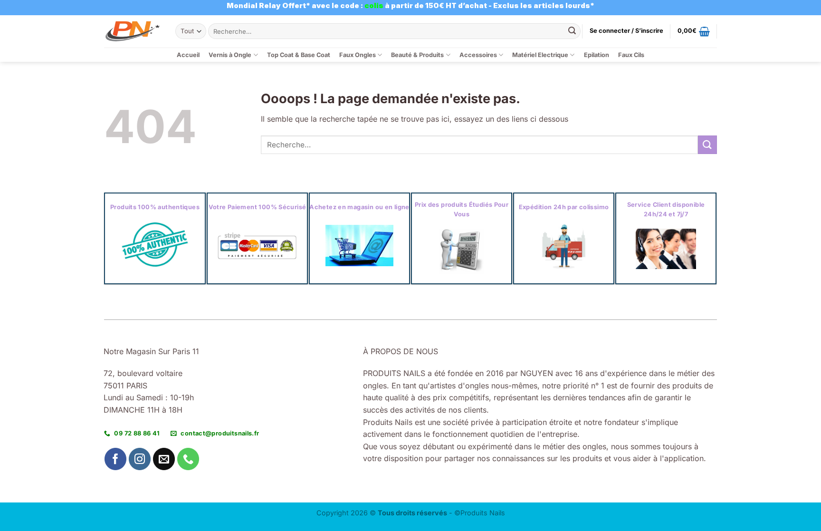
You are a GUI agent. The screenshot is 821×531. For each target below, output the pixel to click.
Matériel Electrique (540, 54)
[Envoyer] (572, 31)
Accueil (188, 54)
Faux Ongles (357, 54)
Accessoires (478, 54)
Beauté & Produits (417, 54)
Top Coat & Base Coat (298, 54)
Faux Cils (631, 54)
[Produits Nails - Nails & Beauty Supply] (132, 31)
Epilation (596, 54)
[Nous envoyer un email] (164, 459)
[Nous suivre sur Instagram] (140, 459)
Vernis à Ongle (230, 54)
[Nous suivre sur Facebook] (116, 459)
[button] (626, 30)
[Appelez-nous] (188, 459)
